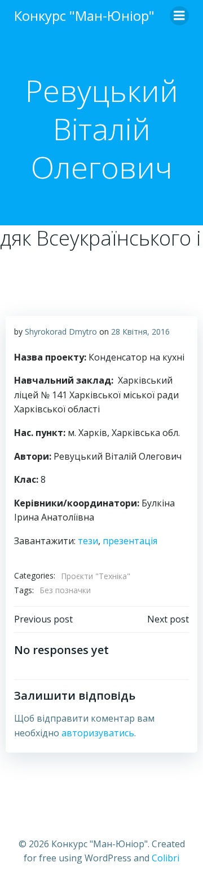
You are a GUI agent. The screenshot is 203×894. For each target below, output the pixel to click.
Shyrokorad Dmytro (61, 331)
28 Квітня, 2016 (140, 331)
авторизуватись (97, 733)
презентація (130, 541)
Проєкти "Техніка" (95, 576)
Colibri (165, 858)
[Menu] (179, 15)
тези (88, 541)
